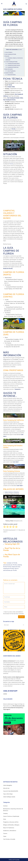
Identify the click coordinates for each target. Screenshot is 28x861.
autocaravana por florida (10, 564)
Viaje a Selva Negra (8, 794)
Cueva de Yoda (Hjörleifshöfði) (10, 791)
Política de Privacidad (14, 859)
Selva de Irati (6, 788)
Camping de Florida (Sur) (12, 67)
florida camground (12, 566)
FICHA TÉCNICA (8, 52)
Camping (5, 813)
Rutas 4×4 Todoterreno (8, 827)
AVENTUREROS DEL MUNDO (12, 656)
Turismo (5, 833)
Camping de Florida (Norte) (13, 63)
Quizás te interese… (9, 72)
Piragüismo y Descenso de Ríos (10, 822)
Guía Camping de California (13, 420)
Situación (6, 56)
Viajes (4, 836)
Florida (11, 163)
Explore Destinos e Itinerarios (12, 492)
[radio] (4, 527)
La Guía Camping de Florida (10, 61)
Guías (4, 819)
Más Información (8, 69)
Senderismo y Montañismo (9, 830)
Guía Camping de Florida (10, 54)
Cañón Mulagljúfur (7, 785)
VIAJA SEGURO (7, 699)
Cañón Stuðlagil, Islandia (9, 796)
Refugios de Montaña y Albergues (11, 825)
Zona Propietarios (10, 71)
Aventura (5, 806)
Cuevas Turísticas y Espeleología (11, 816)
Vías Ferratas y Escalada (9, 839)
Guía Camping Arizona (11, 471)
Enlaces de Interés (11, 74)
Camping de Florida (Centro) (13, 65)
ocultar (20, 49)
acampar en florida (12, 563)
